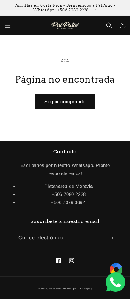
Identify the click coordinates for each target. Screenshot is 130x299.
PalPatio (55, 288)
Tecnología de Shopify (77, 288)
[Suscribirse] (111, 238)
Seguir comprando (65, 101)
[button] (7, 25)
